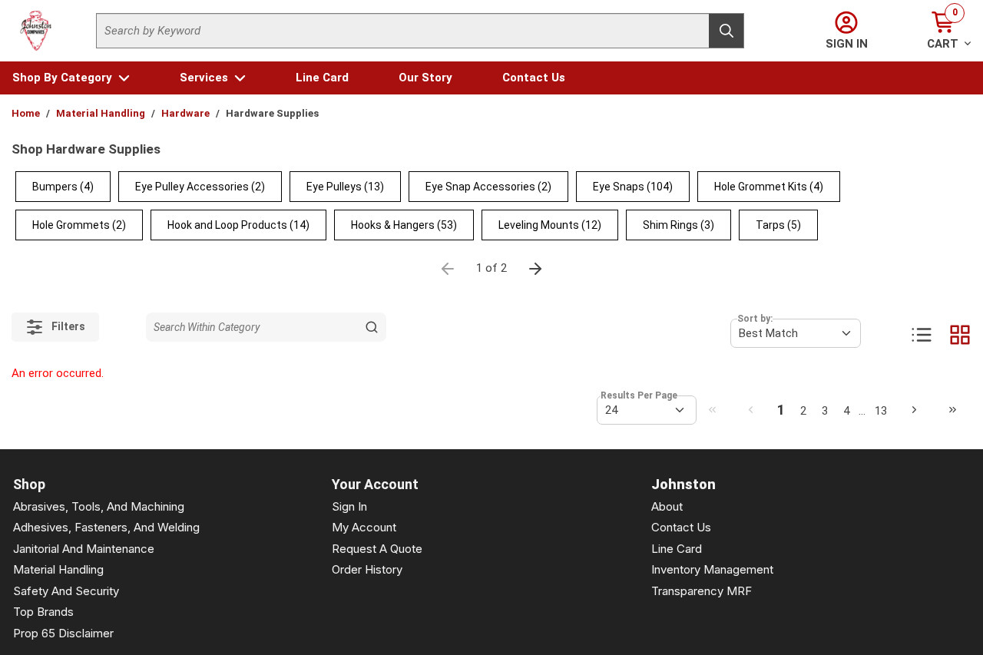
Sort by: (755, 318)
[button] (71, 78)
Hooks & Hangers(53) (404, 225)
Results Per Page (639, 395)
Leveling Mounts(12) (549, 225)
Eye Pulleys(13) (345, 186)
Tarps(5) (778, 225)
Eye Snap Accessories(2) (488, 186)
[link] (712, 409)
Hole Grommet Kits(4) (768, 186)
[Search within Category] (371, 327)
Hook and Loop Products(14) (238, 225)
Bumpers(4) (63, 186)
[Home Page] (36, 30)
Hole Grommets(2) (79, 225)
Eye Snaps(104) (633, 186)
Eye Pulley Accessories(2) (200, 186)
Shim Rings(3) (678, 225)
